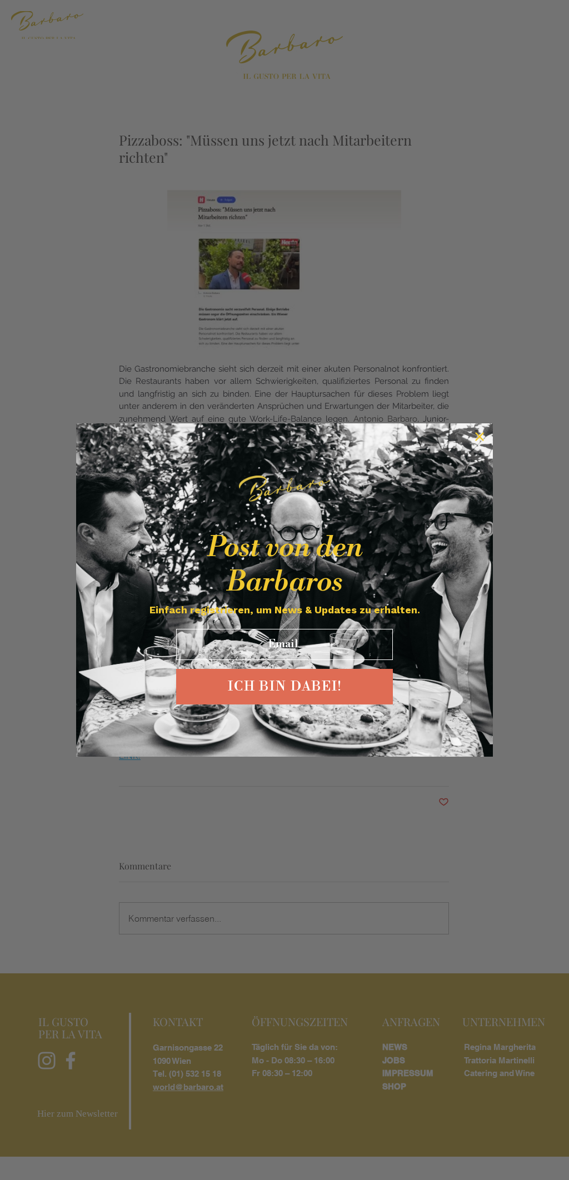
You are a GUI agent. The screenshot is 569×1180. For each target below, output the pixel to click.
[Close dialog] (479, 437)
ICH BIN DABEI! (285, 686)
